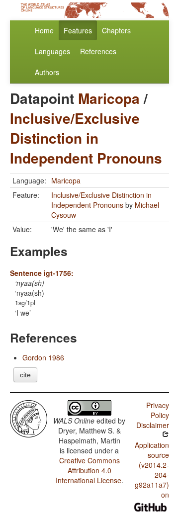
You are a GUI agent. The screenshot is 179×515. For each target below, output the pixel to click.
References (98, 51)
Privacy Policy (157, 410)
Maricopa (109, 98)
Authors (47, 72)
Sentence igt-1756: (42, 273)
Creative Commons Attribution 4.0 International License (88, 470)
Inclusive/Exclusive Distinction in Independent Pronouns (86, 138)
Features (78, 30)
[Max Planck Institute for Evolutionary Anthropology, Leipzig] (28, 418)
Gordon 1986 (43, 357)
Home (44, 30)
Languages (52, 51)
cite (25, 375)
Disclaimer (152, 425)
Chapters (116, 30)
